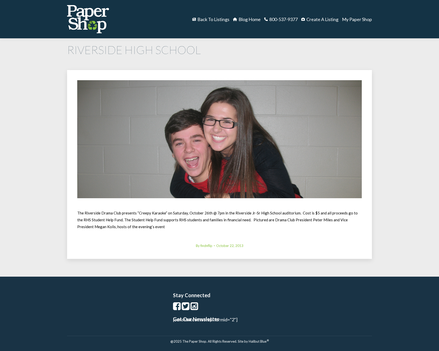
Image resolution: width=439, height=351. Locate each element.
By (204, 246)
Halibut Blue (259, 341)
